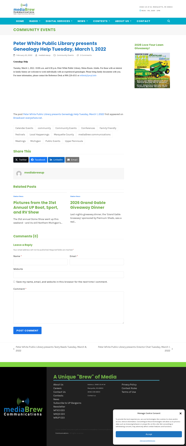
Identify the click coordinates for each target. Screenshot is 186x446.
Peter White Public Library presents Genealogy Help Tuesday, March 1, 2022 (63, 114)
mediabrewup (45, 55)
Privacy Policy (129, 384)
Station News (18, 196)
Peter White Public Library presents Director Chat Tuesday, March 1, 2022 (132, 348)
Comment (19, 288)
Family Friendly (108, 128)
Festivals (20, 134)
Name (17, 256)
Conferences (88, 128)
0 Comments (86, 55)
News (56, 399)
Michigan (35, 141)
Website (18, 268)
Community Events (65, 55)
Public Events (52, 141)
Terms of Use (129, 391)
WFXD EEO (59, 410)
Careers (57, 388)
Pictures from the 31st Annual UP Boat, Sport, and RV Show (35, 207)
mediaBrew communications (94, 134)
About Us (58, 384)
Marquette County (64, 134)
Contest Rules (129, 388)
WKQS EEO (59, 413)
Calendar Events (24, 128)
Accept (149, 434)
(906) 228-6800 (94, 392)
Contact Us (59, 391)
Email (74, 256)
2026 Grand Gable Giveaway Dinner (88, 205)
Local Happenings (39, 134)
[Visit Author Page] (19, 173)
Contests (58, 395)
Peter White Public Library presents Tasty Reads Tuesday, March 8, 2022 (50, 348)
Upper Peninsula (74, 141)
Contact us (92, 396)
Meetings (20, 141)
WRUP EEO (59, 417)
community (44, 128)
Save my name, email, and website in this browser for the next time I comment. (61, 281)
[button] (180, 413)
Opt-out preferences (147, 441)
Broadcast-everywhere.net (27, 117)
